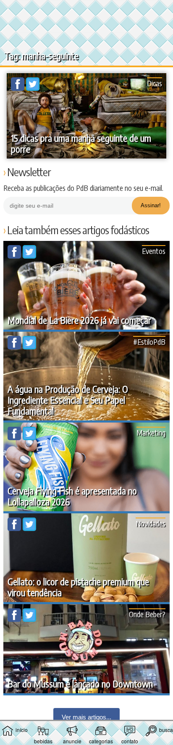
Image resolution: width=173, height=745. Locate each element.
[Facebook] (18, 88)
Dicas (154, 83)
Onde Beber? (147, 614)
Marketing (150, 432)
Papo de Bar (86, 11)
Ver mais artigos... (86, 717)
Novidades (150, 523)
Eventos (153, 251)
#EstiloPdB (149, 341)
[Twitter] (32, 88)
